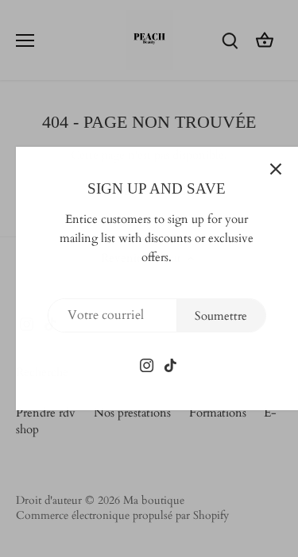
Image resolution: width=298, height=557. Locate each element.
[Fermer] (268, 169)
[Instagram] (140, 364)
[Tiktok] (164, 364)
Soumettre (214, 316)
